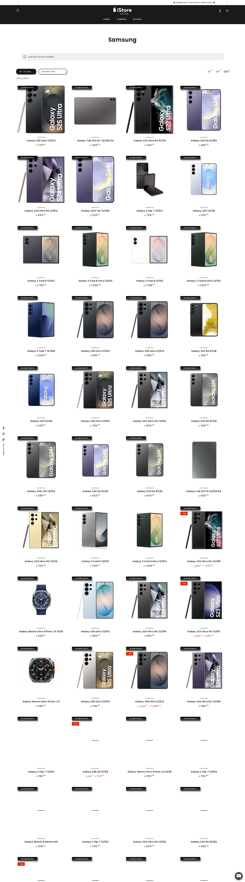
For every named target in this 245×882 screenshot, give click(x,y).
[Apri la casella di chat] (239, 876)
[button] (17, 11)
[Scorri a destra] (226, 2)
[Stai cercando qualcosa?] (24, 56)
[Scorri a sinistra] (18, 2)
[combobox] (117, 56)
